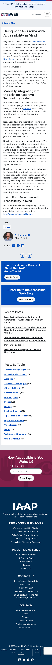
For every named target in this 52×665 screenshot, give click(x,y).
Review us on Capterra (26, 624)
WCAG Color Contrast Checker (26, 535)
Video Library (10, 425)
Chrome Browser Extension (26, 531)
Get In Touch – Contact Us (26, 581)
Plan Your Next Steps (24, 6)
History (7, 406)
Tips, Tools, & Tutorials (15, 415)
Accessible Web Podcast (15, 374)
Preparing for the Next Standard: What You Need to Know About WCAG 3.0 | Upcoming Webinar (25, 330)
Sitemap (4, 650)
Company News (11, 392)
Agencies (8, 379)
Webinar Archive (12, 438)
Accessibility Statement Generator (26, 542)
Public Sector (26, 561)
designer (27, 108)
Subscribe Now (26, 299)
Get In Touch (12, 277)
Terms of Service (21, 652)
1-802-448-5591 (26, 588)
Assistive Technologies (15, 383)
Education (26, 565)
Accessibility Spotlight (15, 369)
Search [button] (38, 14)
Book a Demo (26, 584)
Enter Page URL (17, 466)
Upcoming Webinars (14, 420)
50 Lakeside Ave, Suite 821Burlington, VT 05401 (26, 596)
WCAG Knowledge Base (26, 538)
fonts (7, 227)
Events (7, 402)
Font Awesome (38, 41)
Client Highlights (12, 388)
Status (28, 650)
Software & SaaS (26, 558)
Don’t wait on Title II (14, 345)
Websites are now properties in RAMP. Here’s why (22, 351)
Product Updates (12, 411)
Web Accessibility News (15, 434)
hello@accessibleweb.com (26, 591)
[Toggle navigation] (47, 14)
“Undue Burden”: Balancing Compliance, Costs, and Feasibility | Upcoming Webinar (25, 338)
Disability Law (11, 397)
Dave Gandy (8, 59)
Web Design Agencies (26, 554)
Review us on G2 (26, 627)
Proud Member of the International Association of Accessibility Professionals (25, 515)
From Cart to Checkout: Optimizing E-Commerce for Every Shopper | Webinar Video (23, 320)
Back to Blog (9, 23)
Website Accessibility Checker (26, 528)
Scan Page (26, 478)
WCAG (7, 429)
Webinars (26, 617)
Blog (26, 613)
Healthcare (26, 568)
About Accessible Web (26, 610)
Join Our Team (26, 620)
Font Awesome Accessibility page (18, 214)
